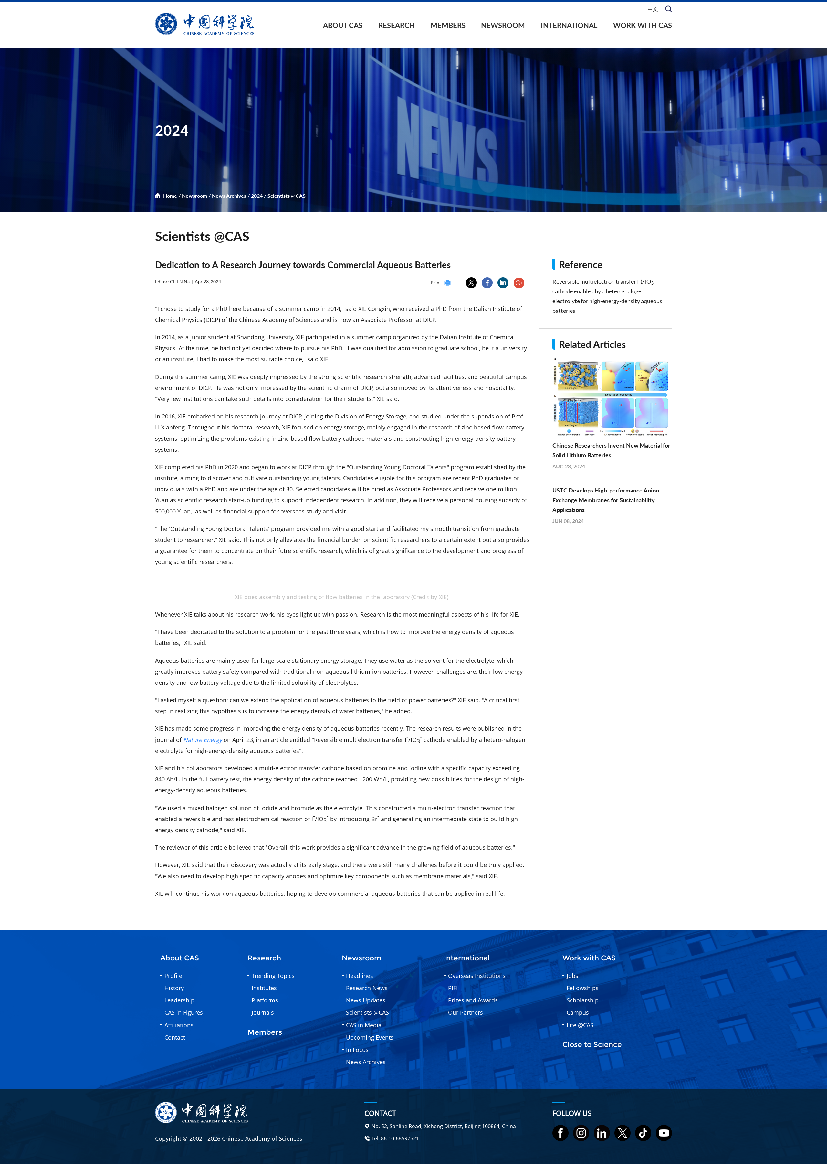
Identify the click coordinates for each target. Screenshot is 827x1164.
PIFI (453, 988)
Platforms (265, 1000)
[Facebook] (560, 1133)
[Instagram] (581, 1133)
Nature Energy (202, 740)
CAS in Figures (183, 1012)
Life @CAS (580, 1025)
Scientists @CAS (286, 196)
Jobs (572, 975)
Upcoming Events (369, 1037)
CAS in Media (364, 1025)
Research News (367, 988)
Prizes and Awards (473, 1000)
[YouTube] (664, 1133)
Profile (173, 975)
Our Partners (465, 1012)
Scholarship (583, 1000)
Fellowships (583, 988)
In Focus (357, 1049)
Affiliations (179, 1025)
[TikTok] (643, 1133)
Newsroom (503, 25)
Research (396, 25)
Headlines (359, 975)
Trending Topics (273, 975)
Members (448, 25)
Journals (263, 1012)
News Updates (365, 1000)
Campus (578, 1012)
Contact (174, 1037)
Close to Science (592, 1045)
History (174, 988)
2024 (257, 196)
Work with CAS (642, 25)
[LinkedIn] (602, 1133)
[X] (622, 1133)
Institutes (264, 988)
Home (170, 196)
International (569, 25)
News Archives (229, 196)
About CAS (342, 25)
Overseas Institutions (477, 975)
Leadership (179, 1000)
